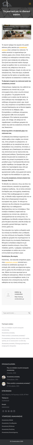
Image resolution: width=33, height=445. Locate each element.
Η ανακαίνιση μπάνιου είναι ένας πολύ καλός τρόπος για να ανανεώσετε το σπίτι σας (15, 339)
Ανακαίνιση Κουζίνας (8, 429)
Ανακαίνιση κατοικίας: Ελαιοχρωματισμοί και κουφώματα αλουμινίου (15, 345)
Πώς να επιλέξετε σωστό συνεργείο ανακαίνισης (12, 329)
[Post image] (4, 368)
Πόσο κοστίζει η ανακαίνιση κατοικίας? (13, 335)
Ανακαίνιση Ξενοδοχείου (9, 423)
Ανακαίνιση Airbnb (7, 420)
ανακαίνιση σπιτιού (11, 262)
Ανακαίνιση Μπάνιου (8, 426)
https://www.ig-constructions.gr (19, 298)
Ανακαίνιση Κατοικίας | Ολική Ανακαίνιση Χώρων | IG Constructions (17, 27)
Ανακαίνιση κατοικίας (8, 333)
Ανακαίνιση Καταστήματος (10, 432)
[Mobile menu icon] (30, 3)
